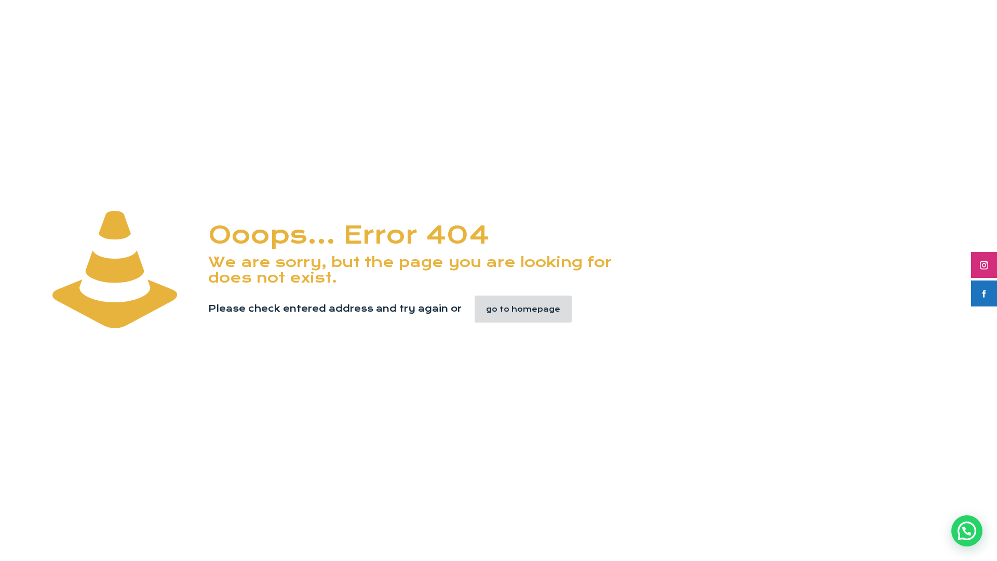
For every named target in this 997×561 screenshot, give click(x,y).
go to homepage (523, 309)
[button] (966, 530)
